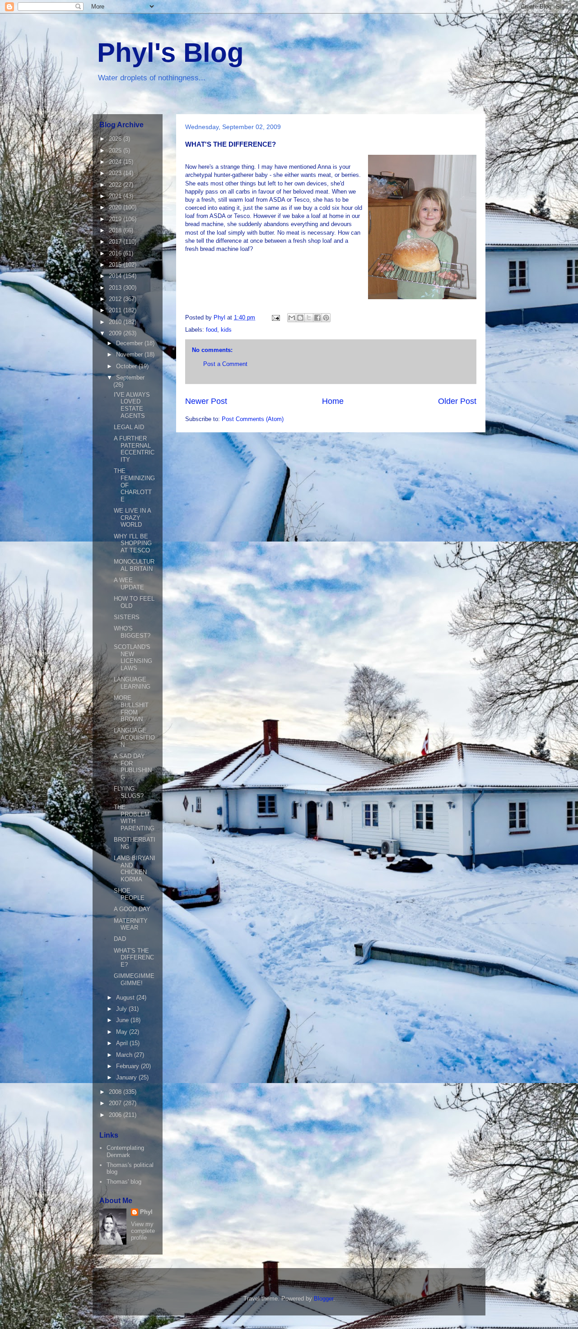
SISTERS (127, 617)
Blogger (323, 1298)
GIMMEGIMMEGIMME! (134, 979)
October (127, 366)
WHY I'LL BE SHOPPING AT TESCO (133, 543)
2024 (116, 161)
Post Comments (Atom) (253, 419)
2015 (116, 264)
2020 (116, 207)
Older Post (457, 401)
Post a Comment (225, 364)
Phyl (146, 1212)
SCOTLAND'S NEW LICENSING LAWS (133, 657)
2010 (116, 322)
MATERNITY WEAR (131, 924)
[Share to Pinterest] (326, 317)
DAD (120, 938)
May (122, 1031)
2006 (116, 1114)
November (130, 354)
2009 (116, 333)
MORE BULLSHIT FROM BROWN (131, 708)
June (123, 1020)
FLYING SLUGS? (129, 792)
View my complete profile (143, 1231)
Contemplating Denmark (125, 1151)
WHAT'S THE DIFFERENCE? (134, 957)
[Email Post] (275, 317)
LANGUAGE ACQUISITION (134, 737)
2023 (116, 173)
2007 (116, 1103)
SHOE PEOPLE (129, 894)
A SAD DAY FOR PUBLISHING (133, 767)
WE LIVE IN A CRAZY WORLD (132, 517)
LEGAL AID (129, 427)
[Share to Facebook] (317, 317)
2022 (116, 184)
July (122, 1008)
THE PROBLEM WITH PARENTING (134, 818)
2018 (116, 230)
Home (333, 401)
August (126, 997)
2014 (116, 276)
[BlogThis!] (300, 317)
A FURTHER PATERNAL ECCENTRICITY (134, 449)
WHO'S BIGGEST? (132, 632)
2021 (116, 196)
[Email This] (291, 317)
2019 (116, 219)
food (211, 329)
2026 (116, 138)
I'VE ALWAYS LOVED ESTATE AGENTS (132, 405)
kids (226, 329)
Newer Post (206, 401)
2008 (116, 1091)
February (128, 1066)
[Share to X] (308, 317)
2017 (116, 241)
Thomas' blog (124, 1181)
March (125, 1054)
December (130, 343)
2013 (116, 287)
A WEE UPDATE (129, 584)
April (123, 1043)
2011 (116, 310)
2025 (116, 150)
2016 (116, 253)
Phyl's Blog (170, 52)
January (127, 1077)
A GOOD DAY (132, 909)
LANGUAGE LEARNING (132, 683)
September (130, 377)
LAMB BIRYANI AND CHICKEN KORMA (134, 869)
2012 (116, 299)
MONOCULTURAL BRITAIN (134, 565)
